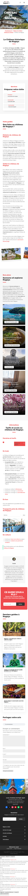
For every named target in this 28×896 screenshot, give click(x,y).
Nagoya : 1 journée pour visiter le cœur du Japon (12, 639)
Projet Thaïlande (17, 848)
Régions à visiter (6, 826)
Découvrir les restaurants (12, 345)
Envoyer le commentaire (8, 770)
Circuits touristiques (7, 833)
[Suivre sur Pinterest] (21, 807)
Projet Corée (9, 848)
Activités (5, 836)
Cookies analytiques (5, 876)
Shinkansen (19, 489)
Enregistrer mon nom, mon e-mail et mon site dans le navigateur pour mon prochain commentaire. (13, 767)
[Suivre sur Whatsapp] (18, 807)
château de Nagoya (9, 548)
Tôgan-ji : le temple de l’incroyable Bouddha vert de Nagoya (13, 670)
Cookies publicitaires (5, 884)
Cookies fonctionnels (5, 869)
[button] (24, 443)
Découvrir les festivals (11, 412)
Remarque (12, 869)
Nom (4, 748)
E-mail (4, 754)
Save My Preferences (9, 892)
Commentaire (6, 734)
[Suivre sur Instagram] (12, 807)
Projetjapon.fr (8, 31)
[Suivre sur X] (9, 807)
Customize (3, 856)
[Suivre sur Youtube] (15, 807)
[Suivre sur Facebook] (6, 807)
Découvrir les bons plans (11, 322)
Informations (6, 839)
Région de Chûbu (17, 31)
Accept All (12, 856)
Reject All (7, 856)
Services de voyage (7, 830)
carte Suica (20, 491)
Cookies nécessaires (5, 859)
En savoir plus (9, 367)
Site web (5, 759)
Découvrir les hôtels (10, 390)
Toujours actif (13, 859)
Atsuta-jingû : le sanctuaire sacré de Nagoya (13, 701)
